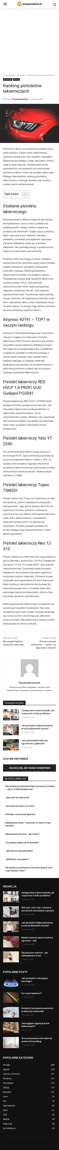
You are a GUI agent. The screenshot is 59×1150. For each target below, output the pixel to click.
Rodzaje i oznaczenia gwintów (20, 814)
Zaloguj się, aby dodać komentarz (29, 768)
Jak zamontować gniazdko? (19, 851)
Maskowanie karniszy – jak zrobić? (22, 834)
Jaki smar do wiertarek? (17, 797)
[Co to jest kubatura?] (11, 997)
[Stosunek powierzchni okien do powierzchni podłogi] (11, 1042)
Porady (16, 79)
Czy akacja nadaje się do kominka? (22, 842)
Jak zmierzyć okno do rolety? (20, 806)
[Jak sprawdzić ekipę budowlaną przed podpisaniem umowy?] (11, 729)
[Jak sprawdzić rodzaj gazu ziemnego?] (11, 982)
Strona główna (9, 75)
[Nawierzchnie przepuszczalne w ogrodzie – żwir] (11, 941)
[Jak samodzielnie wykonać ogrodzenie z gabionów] (11, 744)
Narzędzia (21, 75)
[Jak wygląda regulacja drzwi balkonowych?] (11, 1027)
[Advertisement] (29, 39)
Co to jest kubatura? (31, 993)
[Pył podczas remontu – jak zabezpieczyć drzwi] (11, 957)
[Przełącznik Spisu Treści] (23, 194)
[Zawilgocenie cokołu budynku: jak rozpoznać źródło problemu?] (11, 714)
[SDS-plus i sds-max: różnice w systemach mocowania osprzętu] (11, 911)
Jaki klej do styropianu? (17, 859)
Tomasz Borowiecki (20, 99)
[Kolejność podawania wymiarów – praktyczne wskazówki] (11, 1012)
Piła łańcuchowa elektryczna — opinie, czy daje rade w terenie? (43, 644)
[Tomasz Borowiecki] (5, 99)
